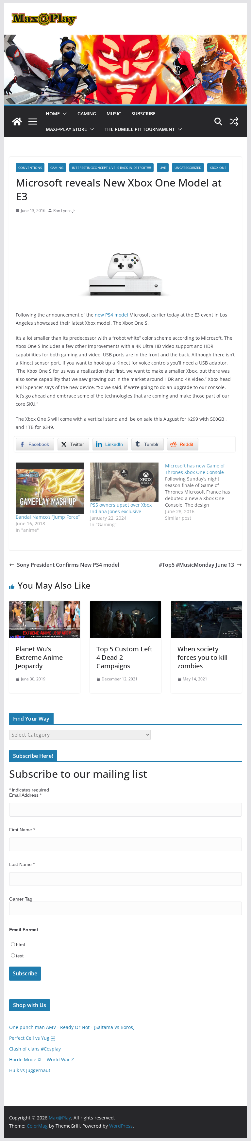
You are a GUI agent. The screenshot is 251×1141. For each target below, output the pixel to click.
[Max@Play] (17, 121)
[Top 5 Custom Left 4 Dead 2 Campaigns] (125, 605)
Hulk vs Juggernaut (29, 1070)
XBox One (218, 167)
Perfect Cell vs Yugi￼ (32, 1038)
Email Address (25, 795)
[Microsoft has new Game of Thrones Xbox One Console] (202, 492)
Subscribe (143, 113)
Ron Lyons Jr (64, 210)
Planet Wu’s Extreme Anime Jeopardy (39, 657)
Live (162, 167)
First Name (22, 829)
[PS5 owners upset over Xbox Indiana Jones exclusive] (124, 482)
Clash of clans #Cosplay (35, 1049)
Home (53, 113)
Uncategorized (188, 167)
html (20, 944)
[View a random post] (234, 121)
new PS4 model (111, 315)
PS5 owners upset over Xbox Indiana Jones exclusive (121, 508)
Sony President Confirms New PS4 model (68, 564)
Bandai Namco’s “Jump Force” (48, 517)
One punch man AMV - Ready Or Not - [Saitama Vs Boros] (72, 1027)
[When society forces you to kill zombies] (206, 605)
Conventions (30, 167)
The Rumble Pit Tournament (140, 129)
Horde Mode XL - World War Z (41, 1059)
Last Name (22, 864)
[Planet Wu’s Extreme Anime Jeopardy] (44, 605)
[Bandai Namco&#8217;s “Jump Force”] (50, 488)
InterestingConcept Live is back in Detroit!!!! (111, 167)
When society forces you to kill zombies (202, 657)
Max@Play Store (66, 129)
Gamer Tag (20, 899)
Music (114, 113)
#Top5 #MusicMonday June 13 (196, 564)
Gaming (86, 113)
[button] (63, 113)
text (20, 955)
